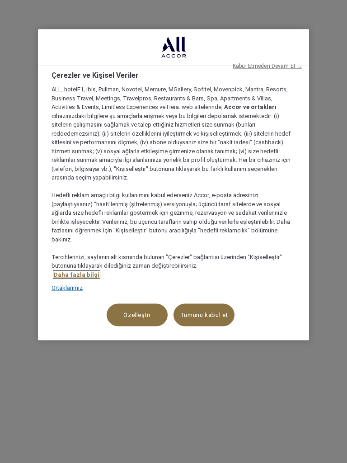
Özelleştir (137, 314)
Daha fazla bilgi (76, 274)
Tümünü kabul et (204, 314)
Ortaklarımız (67, 287)
